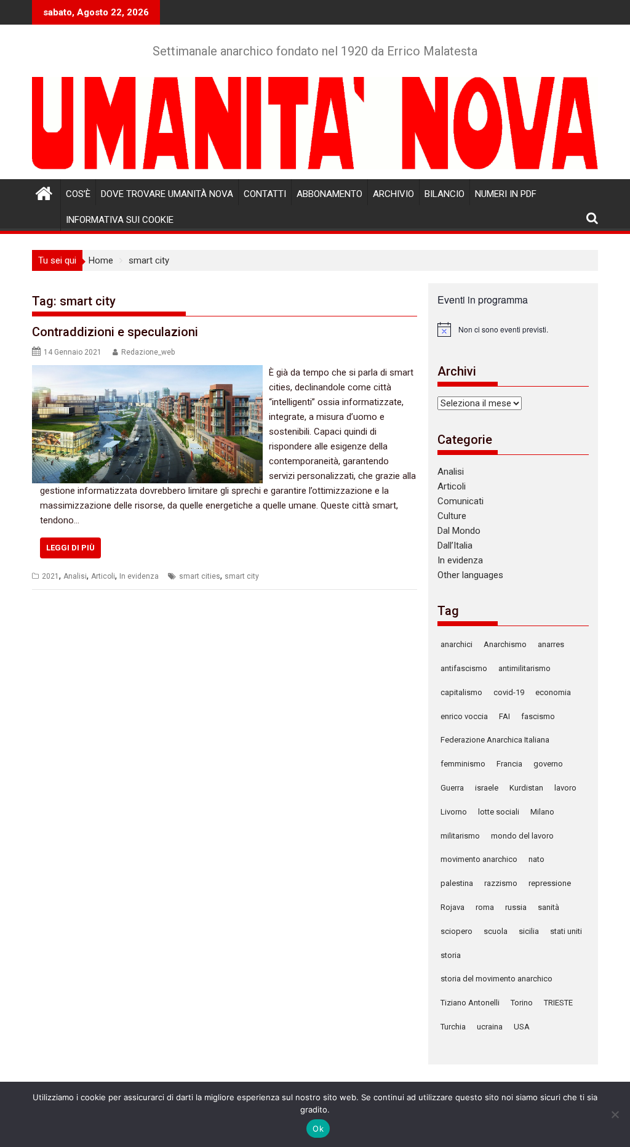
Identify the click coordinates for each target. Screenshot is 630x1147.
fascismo (538, 716)
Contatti (265, 193)
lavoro (565, 787)
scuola (496, 931)
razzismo (500, 883)
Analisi (75, 576)
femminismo (463, 763)
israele (486, 787)
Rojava (453, 907)
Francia (509, 763)
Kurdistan (526, 787)
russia (516, 907)
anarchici (456, 644)
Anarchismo (505, 644)
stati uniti (566, 931)
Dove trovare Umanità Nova (167, 193)
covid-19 (508, 692)
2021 (50, 576)
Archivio (393, 193)
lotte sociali (498, 811)
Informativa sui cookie (119, 219)
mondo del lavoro (522, 835)
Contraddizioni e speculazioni (115, 331)
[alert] (513, 329)
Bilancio (445, 193)
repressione (549, 883)
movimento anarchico (479, 859)
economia (553, 692)
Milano (542, 811)
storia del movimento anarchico (496, 978)
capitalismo (461, 692)
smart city (242, 576)
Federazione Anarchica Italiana (495, 739)
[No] (614, 1114)
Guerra (452, 787)
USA (522, 1026)
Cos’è (78, 193)
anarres (551, 644)
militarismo (460, 835)
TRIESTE (558, 1002)
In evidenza (139, 576)
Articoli (103, 576)
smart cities (199, 576)
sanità (548, 907)
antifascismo (464, 668)
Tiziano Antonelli (470, 1002)
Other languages (470, 575)
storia (451, 955)
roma (485, 907)
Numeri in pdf (505, 193)
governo (548, 763)
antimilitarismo (524, 668)
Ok (318, 1128)
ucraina (490, 1026)
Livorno (454, 811)
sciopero (456, 931)
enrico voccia (464, 716)
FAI (504, 716)
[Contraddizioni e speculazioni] (147, 372)
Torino (522, 1002)
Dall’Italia (454, 545)
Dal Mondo (458, 530)
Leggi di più (70, 547)
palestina (457, 883)
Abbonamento (329, 193)
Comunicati (460, 501)
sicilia (529, 931)
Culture (451, 515)
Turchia (453, 1026)
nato (536, 859)
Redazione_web (148, 352)
